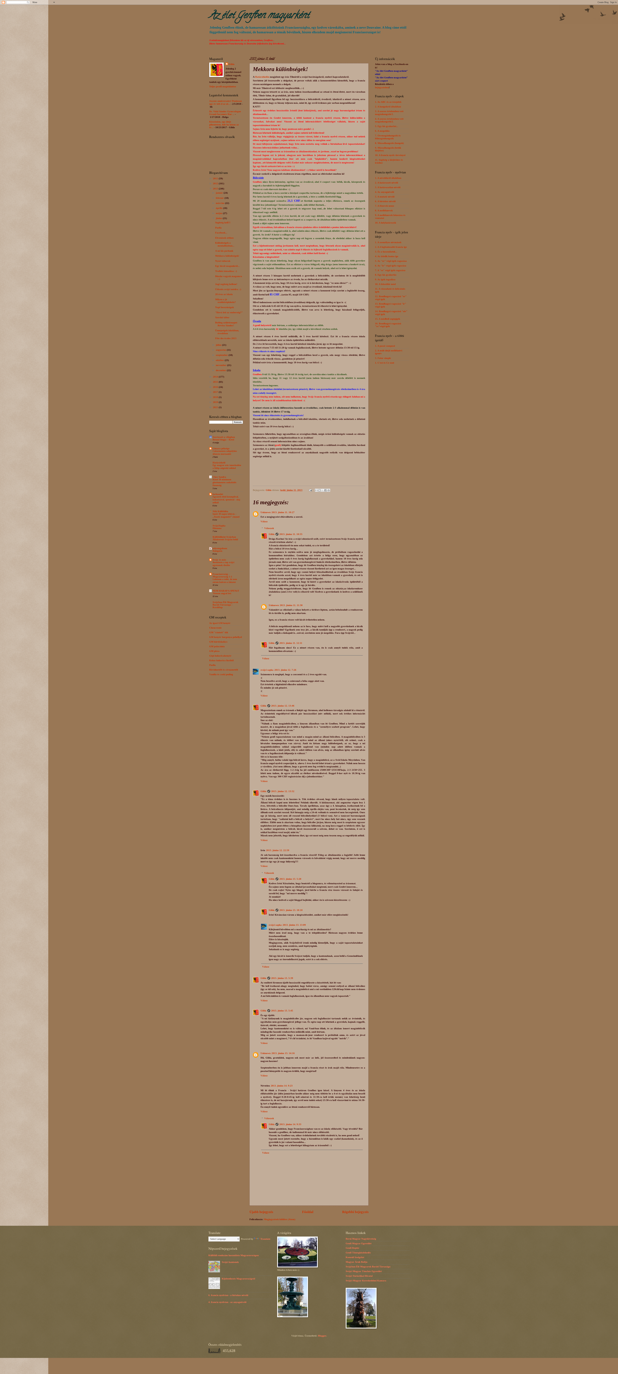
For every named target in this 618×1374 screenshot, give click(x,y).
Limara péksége (221, 448)
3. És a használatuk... (386, 251)
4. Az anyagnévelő (384, 192)
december (221, 370)
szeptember (222, 355)
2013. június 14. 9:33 (290, 1124)
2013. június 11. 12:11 (290, 643)
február (220, 198)
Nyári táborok (222, 261)
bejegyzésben (382, 87)
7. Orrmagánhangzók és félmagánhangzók (388, 137)
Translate (265, 1239)
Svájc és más (219, 559)
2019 (216, 402)
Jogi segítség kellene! (226, 284)
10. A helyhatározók (385, 222)
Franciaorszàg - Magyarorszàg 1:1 (222, 575)
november (221, 365)
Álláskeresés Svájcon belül (225, 539)
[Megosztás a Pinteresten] (328, 490)
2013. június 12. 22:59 (277, 850)
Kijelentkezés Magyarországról (238, 1278)
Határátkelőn (262, 76)
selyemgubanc (220, 548)
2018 (216, 397)
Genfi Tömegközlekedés (358, 1252)
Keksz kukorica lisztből (221, 660)
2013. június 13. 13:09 (294, 925)
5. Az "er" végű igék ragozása (391, 261)
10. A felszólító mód (385, 284)
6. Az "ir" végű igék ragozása (390, 265)
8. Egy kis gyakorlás (385, 275)
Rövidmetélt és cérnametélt (223, 669)
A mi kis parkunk (224, 251)
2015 (216, 382)
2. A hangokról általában (388, 106)
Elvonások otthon (224, 238)
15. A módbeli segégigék (387, 319)
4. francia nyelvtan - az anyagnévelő (227, 1302)
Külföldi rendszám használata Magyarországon (233, 1255)
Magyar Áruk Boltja (356, 1262)
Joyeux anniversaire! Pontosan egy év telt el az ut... (225, 102)
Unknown (266, 512)
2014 (216, 376)
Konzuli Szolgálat (355, 1257)
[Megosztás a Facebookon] (325, 490)
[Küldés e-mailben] (316, 490)
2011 (216, 178)
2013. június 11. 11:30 (291, 605)
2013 (216, 188)
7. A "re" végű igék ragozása (390, 270)
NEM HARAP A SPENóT (226, 590)
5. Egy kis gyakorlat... (386, 126)
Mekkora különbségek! (227, 256)
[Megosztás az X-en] (322, 490)
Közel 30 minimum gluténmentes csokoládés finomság (224, 482)
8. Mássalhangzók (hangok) (389, 143)
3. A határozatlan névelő (388, 187)
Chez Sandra (219, 477)
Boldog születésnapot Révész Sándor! (226, 324)
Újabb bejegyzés (261, 1212)
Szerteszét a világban (224, 437)
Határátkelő (219, 462)
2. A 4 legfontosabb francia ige (391, 247)
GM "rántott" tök (218, 632)
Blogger (322, 1335)
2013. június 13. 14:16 (283, 1053)
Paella (218, 227)
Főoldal (307, 1212)
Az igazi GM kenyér (219, 623)
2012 (216, 183)
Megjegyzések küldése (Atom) (279, 1219)
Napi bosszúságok (224, 307)
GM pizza (214, 651)
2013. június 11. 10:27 (283, 512)
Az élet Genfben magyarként (259, 15)
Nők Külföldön (220, 511)
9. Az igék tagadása (385, 279)
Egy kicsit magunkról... (227, 266)
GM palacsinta (217, 646)
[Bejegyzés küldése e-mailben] (310, 490)
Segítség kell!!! (222, 222)
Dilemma (217, 528)
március (220, 203)
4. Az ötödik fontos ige (386, 256)
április (219, 208)
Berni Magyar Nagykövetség (361, 1238)
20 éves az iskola (224, 294)
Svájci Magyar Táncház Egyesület (364, 1271)
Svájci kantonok (230, 1262)
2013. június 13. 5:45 (282, 1010)
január (220, 193)
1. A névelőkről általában (388, 178)
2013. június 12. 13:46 (282, 705)
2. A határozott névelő (386, 182)
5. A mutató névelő (385, 196)
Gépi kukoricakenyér (220, 655)
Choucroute (215, 627)
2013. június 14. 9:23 (282, 1085)
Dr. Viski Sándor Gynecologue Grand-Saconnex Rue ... (225, 113)
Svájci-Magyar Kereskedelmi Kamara (366, 1280)
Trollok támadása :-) (226, 271)
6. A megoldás (382, 131)
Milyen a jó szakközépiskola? (225, 301)
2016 (216, 387)
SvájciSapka (219, 525)
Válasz (264, 521)
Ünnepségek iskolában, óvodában (227, 332)
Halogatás (217, 551)
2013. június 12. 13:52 (282, 791)
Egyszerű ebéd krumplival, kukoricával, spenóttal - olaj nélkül (226, 500)
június (219, 218)
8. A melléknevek (384, 210)
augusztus (221, 350)
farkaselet (218, 494)
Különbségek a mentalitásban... (224, 244)
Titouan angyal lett (222, 593)
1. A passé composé (385, 346)
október (220, 360)
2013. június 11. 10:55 (290, 534)
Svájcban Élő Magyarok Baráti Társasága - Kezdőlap (225, 605)
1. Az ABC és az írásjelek (388, 102)
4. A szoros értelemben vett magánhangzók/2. (389, 120)
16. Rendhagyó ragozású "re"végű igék (388, 325)
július (219, 345)
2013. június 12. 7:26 (285, 670)
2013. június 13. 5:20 (290, 879)
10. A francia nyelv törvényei (390, 155)
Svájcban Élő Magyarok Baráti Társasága (368, 1266)
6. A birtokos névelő (385, 201)
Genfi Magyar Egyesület (358, 1243)
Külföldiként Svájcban (224, 537)
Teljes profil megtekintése (222, 86)
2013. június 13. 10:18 (291, 910)
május (219, 213)
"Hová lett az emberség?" (229, 312)
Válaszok (269, 528)
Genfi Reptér (352, 1248)
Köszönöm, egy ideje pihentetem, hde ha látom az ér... (224, 124)
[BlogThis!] (319, 490)
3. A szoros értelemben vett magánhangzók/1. (389, 112)
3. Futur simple (383, 358)
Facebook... (221, 232)
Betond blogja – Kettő (223, 439)
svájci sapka (267, 670)
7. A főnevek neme (384, 206)
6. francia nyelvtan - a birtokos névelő (228, 1295)
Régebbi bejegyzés (355, 1212)
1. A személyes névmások (388, 242)
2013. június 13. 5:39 (282, 978)
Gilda (272, 534)
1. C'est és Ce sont (384, 362)
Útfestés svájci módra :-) (228, 289)
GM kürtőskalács (218, 641)
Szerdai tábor (222, 317)
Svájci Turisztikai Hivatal (359, 1276)
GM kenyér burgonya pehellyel (225, 637)
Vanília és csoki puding (221, 674)
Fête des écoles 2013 (225, 338)
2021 (216, 407)
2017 (216, 392)
